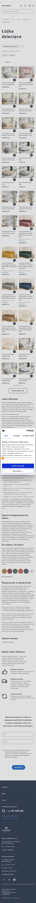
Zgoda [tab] (6, 435)
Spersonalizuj (17, 471)
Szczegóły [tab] (16, 435)
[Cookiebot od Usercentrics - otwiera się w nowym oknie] (26, 431)
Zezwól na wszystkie (18, 466)
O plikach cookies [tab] (28, 435)
